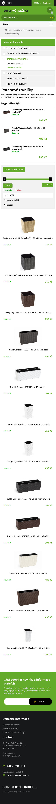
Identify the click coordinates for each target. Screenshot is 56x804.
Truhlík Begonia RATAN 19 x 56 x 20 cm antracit (28, 147)
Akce (19, 190)
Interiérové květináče (18, 48)
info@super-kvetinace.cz (18, 775)
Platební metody (10, 728)
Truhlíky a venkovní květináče (23, 53)
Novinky (8, 190)
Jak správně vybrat (11, 725)
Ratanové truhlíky (14, 67)
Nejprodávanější (11, 200)
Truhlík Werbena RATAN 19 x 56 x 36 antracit (28, 129)
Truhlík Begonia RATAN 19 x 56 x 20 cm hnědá (28, 110)
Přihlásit (37, 3)
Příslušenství (14, 73)
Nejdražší (8, 205)
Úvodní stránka (14, 30)
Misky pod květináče (17, 78)
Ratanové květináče (31, 30)
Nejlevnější (9, 195)
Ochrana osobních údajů (14, 732)
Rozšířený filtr (12, 170)
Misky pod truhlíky (17, 84)
